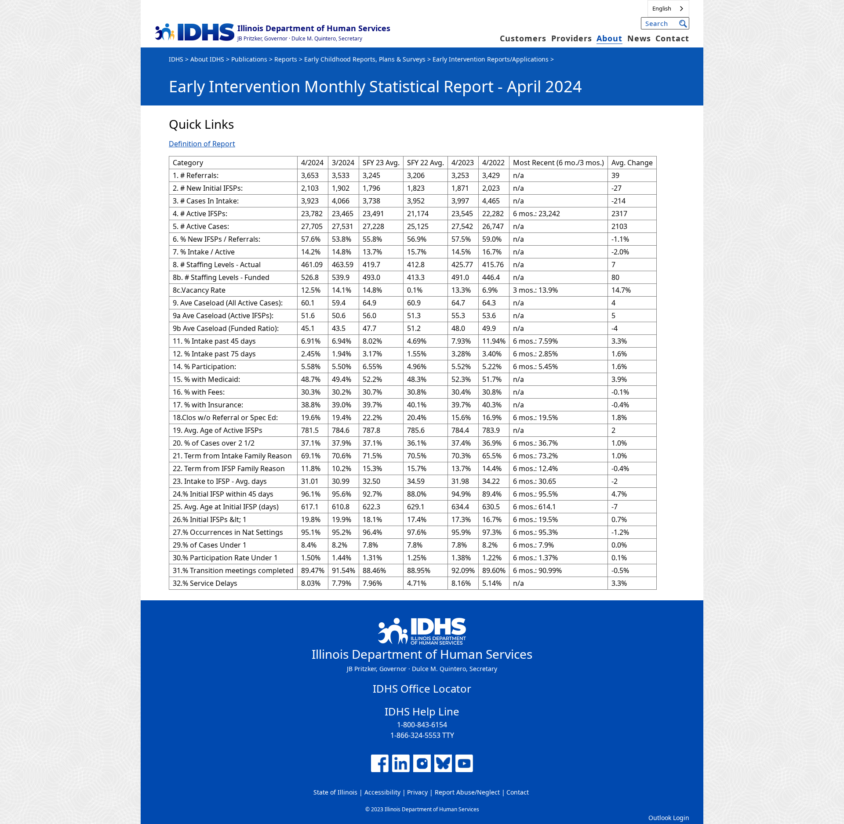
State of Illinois (335, 792)
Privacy (417, 792)
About (609, 38)
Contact (672, 38)
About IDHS (207, 59)
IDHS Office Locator (422, 688)
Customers (523, 38)
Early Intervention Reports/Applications (491, 59)
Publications (249, 59)
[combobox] (668, 8)
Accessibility (382, 792)
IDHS (176, 59)
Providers (571, 38)
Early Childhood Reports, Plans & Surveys (365, 59)
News (639, 38)
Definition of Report (202, 144)
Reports (285, 59)
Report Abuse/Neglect (467, 792)
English (661, 8)
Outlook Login (668, 817)
